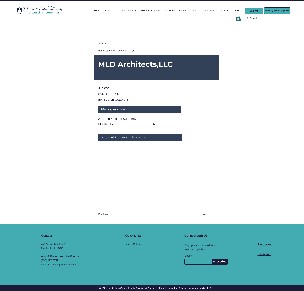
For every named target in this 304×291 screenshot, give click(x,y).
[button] (238, 18)
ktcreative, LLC (204, 288)
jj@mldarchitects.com (113, 99)
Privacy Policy (132, 244)
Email (187, 256)
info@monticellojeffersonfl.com (58, 264)
